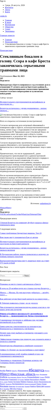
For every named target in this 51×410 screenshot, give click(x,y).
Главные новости (7, 35)
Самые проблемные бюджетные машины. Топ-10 (20, 233)
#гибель (3, 377)
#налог (2, 384)
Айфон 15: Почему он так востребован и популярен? (22, 350)
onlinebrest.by (45, 203)
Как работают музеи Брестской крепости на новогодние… (24, 299)
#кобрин (26, 379)
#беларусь (36, 370)
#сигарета (47, 386)
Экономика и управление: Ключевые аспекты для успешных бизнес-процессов (21, 361)
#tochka (2, 371)
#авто (8, 370)
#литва (10, 382)
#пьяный (27, 386)
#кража (42, 379)
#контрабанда (35, 379)
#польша (4, 386)
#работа (33, 386)
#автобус (14, 370)
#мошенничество (45, 382)
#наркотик (9, 384)
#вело (37, 374)
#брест (8, 208)
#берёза (47, 370)
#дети (47, 377)
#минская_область (32, 382)
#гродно (24, 377)
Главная (8, 20)
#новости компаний (30, 384)
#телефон (6, 388)
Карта (7, 12)
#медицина (16, 382)
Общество (9, 27)
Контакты (9, 7)
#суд (1, 389)
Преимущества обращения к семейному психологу (21, 346)
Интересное (10, 25)
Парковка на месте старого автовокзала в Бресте (20, 284)
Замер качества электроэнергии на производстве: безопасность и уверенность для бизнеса (21, 327)
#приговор (12, 386)
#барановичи (23, 371)
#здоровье (21, 379)
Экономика (9, 31)
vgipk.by (3, 16)
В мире (8, 22)
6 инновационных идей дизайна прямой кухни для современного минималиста (21, 355)
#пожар (44, 384)
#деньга (42, 377)
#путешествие (20, 386)
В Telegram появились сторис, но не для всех (19, 303)
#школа (19, 389)
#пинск (39, 384)
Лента (7, 10)
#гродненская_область (14, 377)
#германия (43, 374)
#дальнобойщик (33, 377)
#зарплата (13, 379)
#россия (40, 386)
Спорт (7, 29)
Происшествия (6, 50)
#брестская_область (23, 374)
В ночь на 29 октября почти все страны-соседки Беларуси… (25, 288)
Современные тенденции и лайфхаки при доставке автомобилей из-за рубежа (21, 321)
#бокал (3, 208)
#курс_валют (4, 381)
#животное (4, 379)
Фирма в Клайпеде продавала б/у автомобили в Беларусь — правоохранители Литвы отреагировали (24, 315)
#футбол (13, 389)
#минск (23, 382)
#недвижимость (18, 384)
